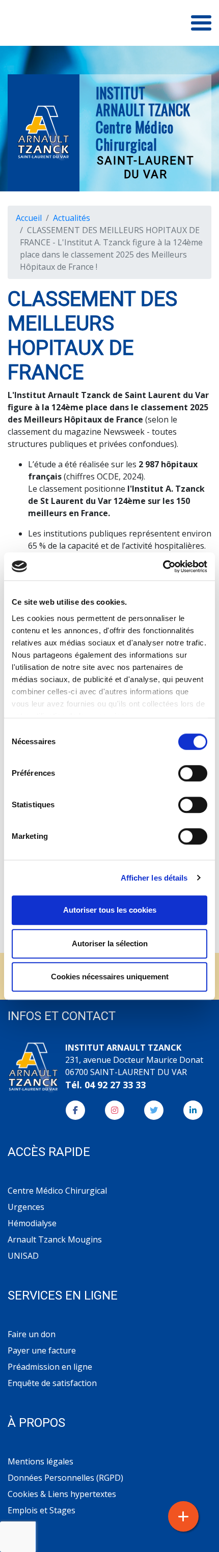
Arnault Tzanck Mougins (55, 1239)
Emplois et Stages (41, 1510)
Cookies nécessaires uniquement (110, 976)
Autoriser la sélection (110, 943)
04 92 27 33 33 (115, 1085)
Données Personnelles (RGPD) (65, 1477)
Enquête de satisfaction (52, 1383)
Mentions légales (40, 1461)
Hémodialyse (32, 1223)
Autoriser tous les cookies (109, 910)
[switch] (192, 773)
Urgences (26, 1206)
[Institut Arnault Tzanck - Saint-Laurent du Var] (43, 132)
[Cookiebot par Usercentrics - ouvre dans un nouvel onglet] (162, 566)
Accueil (29, 217)
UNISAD (23, 1255)
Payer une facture (42, 1350)
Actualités (71, 217)
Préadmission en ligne (50, 1366)
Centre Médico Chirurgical (57, 1190)
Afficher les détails (154, 877)
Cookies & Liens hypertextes (62, 1494)
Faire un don (32, 1334)
